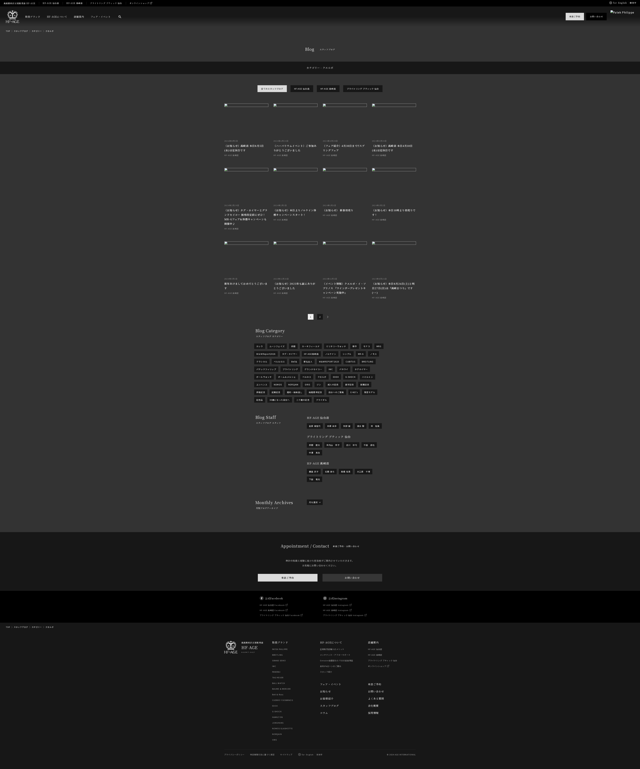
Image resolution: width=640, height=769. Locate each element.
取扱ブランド (32, 16)
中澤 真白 (314, 452)
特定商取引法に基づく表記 (262, 754)
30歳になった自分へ (280, 399)
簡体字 (633, 2)
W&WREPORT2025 (329, 361)
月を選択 (313, 502)
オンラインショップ (139, 3)
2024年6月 (350, 529)
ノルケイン (330, 353)
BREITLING (368, 361)
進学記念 (349, 384)
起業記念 (276, 392)
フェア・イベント (101, 16)
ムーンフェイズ (277, 346)
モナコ (366, 346)
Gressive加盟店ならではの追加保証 (336, 660)
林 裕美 (375, 426)
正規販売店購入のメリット (332, 649)
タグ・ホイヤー (290, 353)
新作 (354, 346)
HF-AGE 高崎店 (74, 3)
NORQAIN (293, 384)
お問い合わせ (352, 577)
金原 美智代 (315, 426)
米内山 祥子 (333, 445)
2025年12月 (315, 521)
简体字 (319, 754)
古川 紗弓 (351, 445)
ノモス (373, 353)
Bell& (294, 361)
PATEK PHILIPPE (280, 649)
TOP (8, 31)
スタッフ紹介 (326, 671)
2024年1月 (367, 531)
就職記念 (364, 384)
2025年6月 (350, 523)
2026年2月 (350, 518)
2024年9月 (372, 527)
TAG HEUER (278, 677)
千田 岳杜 (369, 445)
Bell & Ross (278, 694)
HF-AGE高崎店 (311, 353)
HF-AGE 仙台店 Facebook (272, 605)
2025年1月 (367, 525)
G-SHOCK (350, 376)
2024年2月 (350, 531)
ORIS (307, 384)
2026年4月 (314, 518)
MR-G (361, 353)
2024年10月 (353, 527)
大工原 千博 (363, 471)
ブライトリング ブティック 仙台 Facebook (280, 615)
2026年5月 (367, 516)
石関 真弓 (329, 471)
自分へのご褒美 (336, 392)
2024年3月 (332, 531)
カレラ (259, 346)
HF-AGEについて (57, 16)
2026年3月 (332, 518)
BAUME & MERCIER (281, 688)
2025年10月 (353, 521)
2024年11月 (334, 527)
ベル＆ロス (279, 361)
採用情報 (373, 713)
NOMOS (278, 384)
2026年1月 (367, 518)
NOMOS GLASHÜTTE (282, 728)
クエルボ (50, 31)
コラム (324, 713)
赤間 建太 (314, 445)
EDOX (336, 376)
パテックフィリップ (266, 369)
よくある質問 (376, 698)
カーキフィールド (311, 346)
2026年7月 (332, 516)
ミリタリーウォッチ (336, 346)
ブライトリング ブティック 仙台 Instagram (343, 615)
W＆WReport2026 (266, 353)
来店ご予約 (287, 577)
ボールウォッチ (264, 376)
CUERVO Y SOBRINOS (282, 700)
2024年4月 (314, 531)
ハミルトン (367, 376)
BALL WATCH (278, 683)
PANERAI (276, 671)
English (622, 2)
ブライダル (321, 399)
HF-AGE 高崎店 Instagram (336, 610)
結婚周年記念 (315, 392)
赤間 (293, 346)
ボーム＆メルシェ (287, 376)
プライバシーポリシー (234, 754)
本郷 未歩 (332, 426)
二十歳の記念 (303, 399)
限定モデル (369, 392)
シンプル (347, 353)
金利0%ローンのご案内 (330, 666)
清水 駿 (360, 426)
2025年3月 (332, 525)
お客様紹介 (327, 698)
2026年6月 (350, 516)
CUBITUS (350, 361)
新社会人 (308, 361)
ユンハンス (261, 384)
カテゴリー (37, 31)
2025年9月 (372, 521)
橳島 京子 (313, 471)
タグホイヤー (361, 369)
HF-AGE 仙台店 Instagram (336, 605)
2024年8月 (314, 529)
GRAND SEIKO (279, 660)
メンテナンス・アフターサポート (335, 654)
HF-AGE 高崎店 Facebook (272, 610)
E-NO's (354, 392)
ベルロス (306, 376)
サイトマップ (286, 754)
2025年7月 (332, 523)
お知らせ (325, 691)
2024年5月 (367, 529)
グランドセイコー (313, 369)
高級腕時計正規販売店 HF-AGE (19, 3)
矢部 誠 (346, 426)
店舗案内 (79, 16)
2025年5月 (367, 523)
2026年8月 (314, 516)
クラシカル (261, 361)
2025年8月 (314, 523)
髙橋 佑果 (345, 471)
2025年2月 (350, 525)
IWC (331, 369)
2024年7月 (332, 529)
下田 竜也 (314, 479)
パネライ (343, 369)
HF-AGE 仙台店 (51, 3)
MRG (379, 346)
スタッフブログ (21, 31)
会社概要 (373, 705)
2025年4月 (314, 525)
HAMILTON (277, 717)
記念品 (259, 399)
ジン (319, 384)
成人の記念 (333, 384)
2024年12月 (315, 527)
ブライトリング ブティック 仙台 (106, 3)
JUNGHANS (278, 722)
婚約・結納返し (294, 392)
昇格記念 (260, 392)
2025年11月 (334, 521)
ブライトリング (290, 369)
